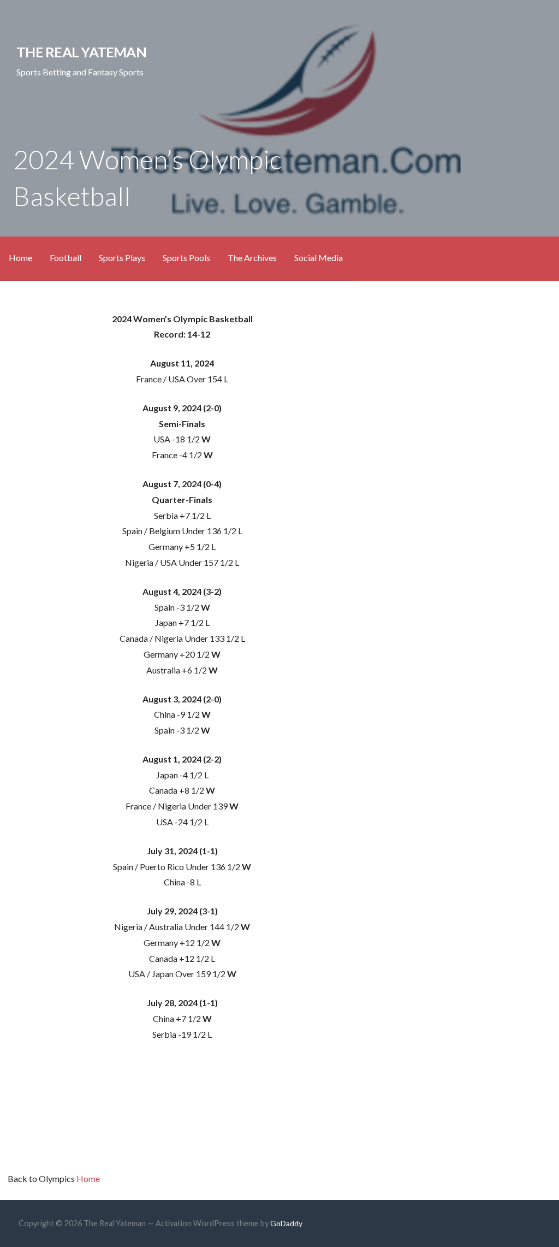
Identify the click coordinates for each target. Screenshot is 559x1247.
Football (65, 257)
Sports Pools (186, 257)
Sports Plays (122, 257)
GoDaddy (286, 1223)
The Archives (252, 257)
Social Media (318, 257)
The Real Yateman (81, 52)
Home (20, 257)
